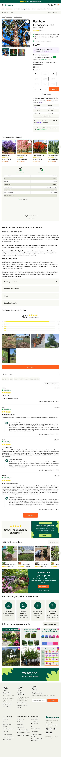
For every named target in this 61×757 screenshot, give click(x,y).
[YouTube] (47, 732)
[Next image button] (29, 33)
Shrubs (33, 9)
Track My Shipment (22, 702)
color (15, 379)
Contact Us (6, 706)
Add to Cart (55, 89)
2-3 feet (45, 79)
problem (21, 379)
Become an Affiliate (8, 737)
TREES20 (40, 102)
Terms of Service (35, 729)
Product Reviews (7, 734)
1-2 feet (37, 79)
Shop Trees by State (8, 729)
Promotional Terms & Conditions (36, 739)
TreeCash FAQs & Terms (23, 732)
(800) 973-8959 (41, 130)
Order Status (20, 719)
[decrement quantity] (35, 89)
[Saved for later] (27, 22)
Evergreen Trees (26, 9)
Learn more (45, 122)
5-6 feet (45, 84)
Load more (30, 515)
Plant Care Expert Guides (7, 725)
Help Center (20, 724)
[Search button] (49, 5)
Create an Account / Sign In (22, 706)
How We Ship (20, 727)
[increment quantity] (46, 89)
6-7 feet (53, 84)
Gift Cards (5, 731)
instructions (5, 379)
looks (26, 379)
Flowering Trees (41, 9)
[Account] (52, 5)
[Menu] (3, 5)
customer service (34, 379)
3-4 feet (53, 79)
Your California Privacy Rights (37, 735)
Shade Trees (50, 9)
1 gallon (45, 73)
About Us (5, 719)
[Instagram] (47, 728)
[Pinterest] (50, 732)
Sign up (53, 700)
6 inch (36, 73)
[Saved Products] (55, 5)
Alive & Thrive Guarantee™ (35, 722)
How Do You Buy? (45, 535)
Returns (33, 726)
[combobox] (51, 383)
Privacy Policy (35, 719)
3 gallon (53, 73)
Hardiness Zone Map (22, 729)
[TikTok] (50, 728)
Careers (5, 721)
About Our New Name (23, 735)
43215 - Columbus (45, 59)
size (11, 379)
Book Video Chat (43, 586)
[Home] (9, 5)
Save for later (47, 94)
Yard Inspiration (7, 739)
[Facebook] (54, 728)
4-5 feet (37, 84)
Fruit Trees (17, 9)
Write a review (30, 367)
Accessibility (34, 731)
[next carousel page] (59, 146)
